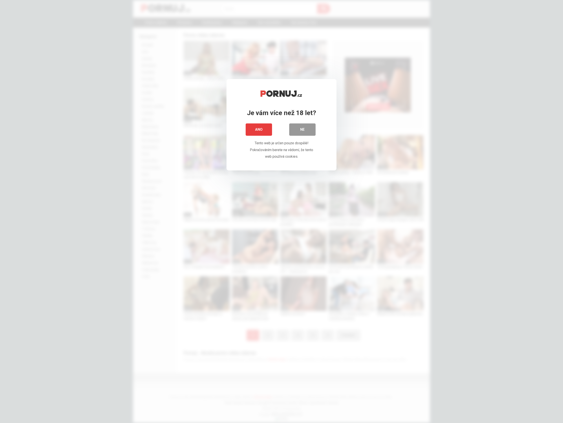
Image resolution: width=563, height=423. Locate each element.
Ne (302, 129)
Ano (259, 129)
